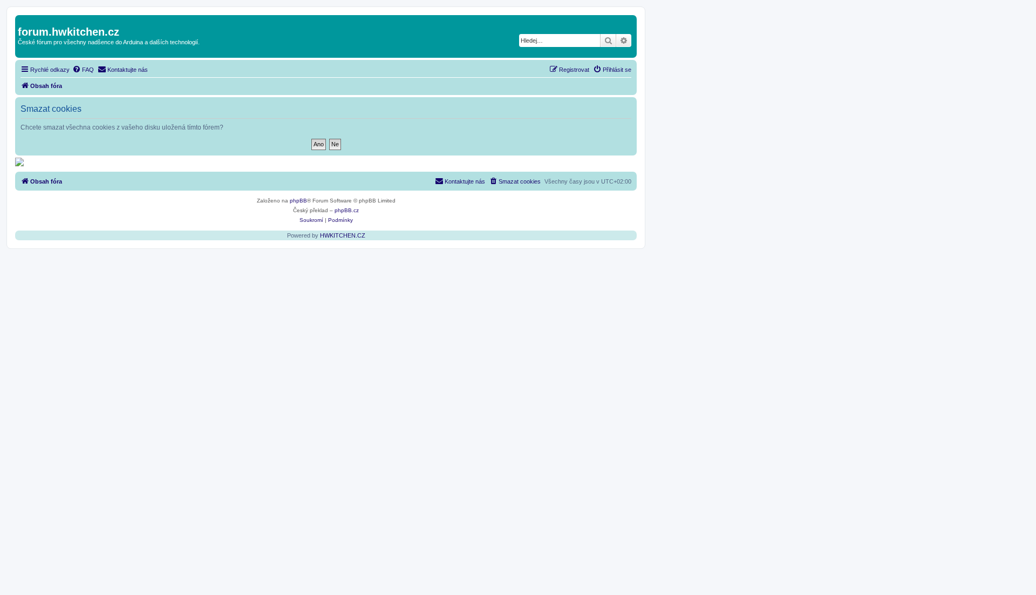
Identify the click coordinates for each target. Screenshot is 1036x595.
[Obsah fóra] (24, 20)
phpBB (298, 201)
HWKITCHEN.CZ (342, 235)
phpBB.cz (347, 210)
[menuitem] (83, 69)
